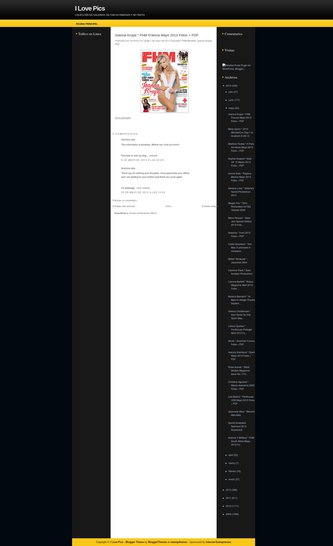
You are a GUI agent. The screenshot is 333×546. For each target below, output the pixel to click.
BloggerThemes (157, 542)
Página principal (87, 24)
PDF (117, 44)
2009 (229, 514)
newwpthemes (178, 542)
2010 (229, 506)
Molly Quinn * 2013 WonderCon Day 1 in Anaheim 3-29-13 (240, 132)
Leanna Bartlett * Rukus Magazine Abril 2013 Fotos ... (240, 285)
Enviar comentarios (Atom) (143, 213)
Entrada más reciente (124, 206)
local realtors (143, 187)
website (153, 155)
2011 (229, 497)
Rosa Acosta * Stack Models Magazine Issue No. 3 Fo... (239, 370)
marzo (232, 463)
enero (232, 479)
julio (231, 91)
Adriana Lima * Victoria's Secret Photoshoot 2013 (241, 191)
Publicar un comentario (125, 200)
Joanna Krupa (204, 40)
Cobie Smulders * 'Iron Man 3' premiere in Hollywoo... (240, 247)
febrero (233, 471)
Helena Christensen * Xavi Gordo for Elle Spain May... (239, 314)
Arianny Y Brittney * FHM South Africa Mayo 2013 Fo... (241, 441)
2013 (229, 85)
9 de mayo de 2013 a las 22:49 (142, 159)
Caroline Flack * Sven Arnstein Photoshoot (240, 271)
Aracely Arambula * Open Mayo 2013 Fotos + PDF (241, 355)
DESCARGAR (123, 118)
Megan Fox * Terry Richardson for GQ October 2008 (239, 206)
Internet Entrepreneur (218, 542)
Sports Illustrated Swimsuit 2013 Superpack (237, 426)
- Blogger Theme (133, 542)
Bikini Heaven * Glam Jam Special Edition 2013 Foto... (240, 221)
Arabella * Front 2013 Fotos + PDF (239, 234)
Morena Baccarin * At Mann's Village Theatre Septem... (241, 300)
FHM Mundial (189, 40)
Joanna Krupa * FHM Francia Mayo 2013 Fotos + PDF (156, 35)
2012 (229, 489)
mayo (232, 108)
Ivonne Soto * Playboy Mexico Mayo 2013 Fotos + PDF (239, 177)
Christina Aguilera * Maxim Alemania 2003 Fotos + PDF (241, 385)
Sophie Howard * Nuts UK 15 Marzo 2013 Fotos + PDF (239, 162)
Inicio (168, 206)
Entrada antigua (210, 206)
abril (231, 455)
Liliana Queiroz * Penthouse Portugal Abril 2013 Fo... (240, 329)
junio (231, 99)
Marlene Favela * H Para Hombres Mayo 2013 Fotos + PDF (241, 147)
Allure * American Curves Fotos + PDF (241, 342)
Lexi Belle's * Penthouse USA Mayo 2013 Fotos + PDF (241, 400)
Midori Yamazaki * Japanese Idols (237, 260)
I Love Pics (90, 8)
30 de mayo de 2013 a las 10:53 (143, 192)
